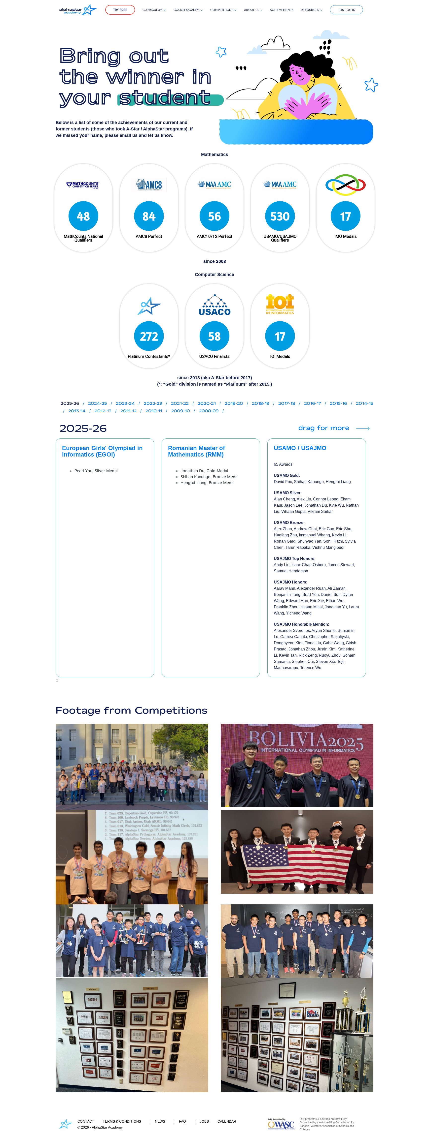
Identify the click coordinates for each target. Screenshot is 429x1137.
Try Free (120, 10)
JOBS (204, 1121)
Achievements (281, 10)
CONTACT (85, 1121)
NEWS (160, 1121)
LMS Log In (346, 10)
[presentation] (56, 680)
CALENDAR (226, 1121)
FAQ (182, 1121)
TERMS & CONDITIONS (122, 1121)
